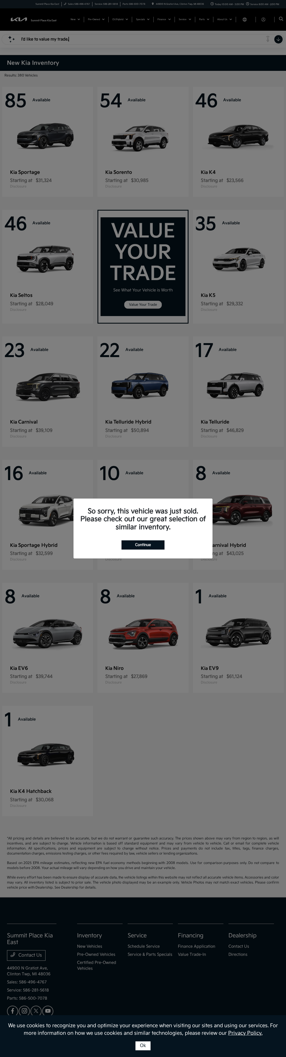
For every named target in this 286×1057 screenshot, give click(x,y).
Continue (143, 545)
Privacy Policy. (245, 1033)
